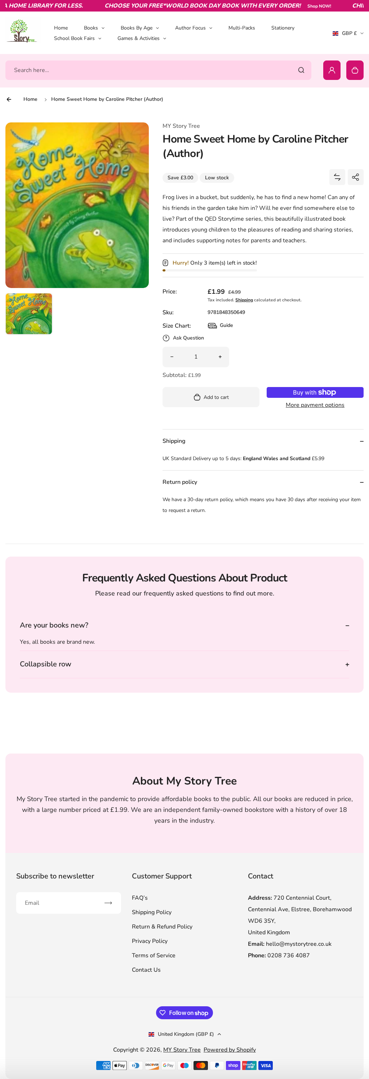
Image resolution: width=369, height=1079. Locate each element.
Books (91, 27)
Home (61, 27)
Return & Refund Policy (162, 927)
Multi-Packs (241, 27)
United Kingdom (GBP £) (186, 1034)
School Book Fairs (74, 38)
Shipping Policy (152, 912)
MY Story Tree (182, 1050)
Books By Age (136, 27)
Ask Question (188, 337)
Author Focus (190, 27)
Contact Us (146, 970)
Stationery (282, 27)
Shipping (244, 300)
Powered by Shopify (230, 1050)
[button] (28, 316)
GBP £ (348, 35)
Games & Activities (138, 38)
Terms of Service (153, 955)
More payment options (315, 405)
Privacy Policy (150, 941)
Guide (220, 327)
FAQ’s (140, 898)
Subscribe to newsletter (55, 876)
